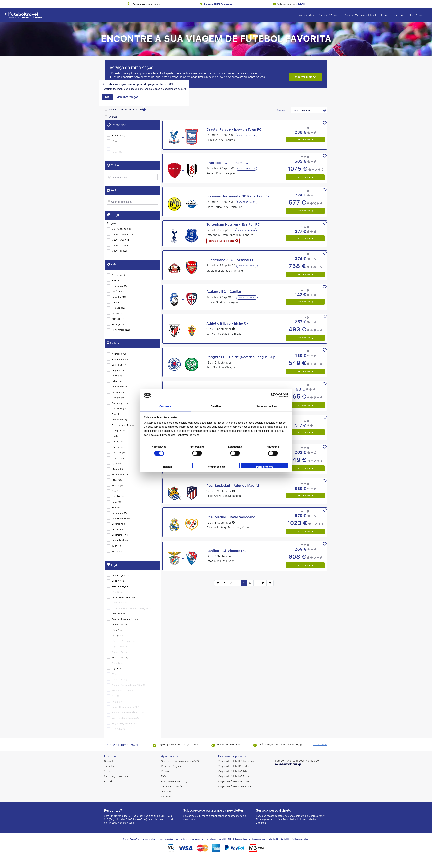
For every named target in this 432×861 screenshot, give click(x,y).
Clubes (349, 15)
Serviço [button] (420, 15)
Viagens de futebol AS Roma (233, 776)
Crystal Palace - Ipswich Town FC (234, 129)
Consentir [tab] (165, 406)
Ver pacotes (304, 139)
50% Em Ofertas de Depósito (125, 109)
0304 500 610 (228, 839)
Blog (411, 15)
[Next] (263, 583)
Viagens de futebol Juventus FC (235, 786)
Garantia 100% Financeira (218, 4)
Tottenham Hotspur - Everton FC (233, 224)
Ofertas (113, 117)
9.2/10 (301, 4)
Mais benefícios (320, 744)
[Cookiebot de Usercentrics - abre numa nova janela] (273, 395)
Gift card (166, 791)
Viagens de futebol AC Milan (233, 771)
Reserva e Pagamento (173, 766)
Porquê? (108, 781)
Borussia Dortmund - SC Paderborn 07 (238, 196)
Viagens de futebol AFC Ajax (233, 781)
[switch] (197, 453)
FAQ (163, 776)
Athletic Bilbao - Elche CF (227, 323)
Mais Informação (127, 97)
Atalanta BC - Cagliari (224, 291)
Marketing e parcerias (116, 776)
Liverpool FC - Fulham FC (227, 162)
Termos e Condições (172, 786)
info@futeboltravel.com (121, 823)
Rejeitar (167, 466)
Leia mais (261, 823)
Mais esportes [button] (306, 15)
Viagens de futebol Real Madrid (235, 766)
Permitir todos (264, 466)
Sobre (107, 771)
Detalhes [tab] (216, 406)
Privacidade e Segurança (175, 781)
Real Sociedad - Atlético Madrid (232, 485)
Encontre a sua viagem (393, 15)
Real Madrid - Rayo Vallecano (230, 517)
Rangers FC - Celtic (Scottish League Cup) (241, 357)
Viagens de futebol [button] (365, 15)
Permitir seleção (216, 466)
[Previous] (217, 583)
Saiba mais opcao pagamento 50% (180, 761)
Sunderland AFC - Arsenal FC (230, 260)
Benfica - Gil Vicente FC (226, 551)
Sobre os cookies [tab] (266, 406)
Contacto (109, 761)
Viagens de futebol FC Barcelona (236, 761)
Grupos (323, 15)
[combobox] (133, 177)
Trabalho (109, 766)
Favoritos (166, 797)
